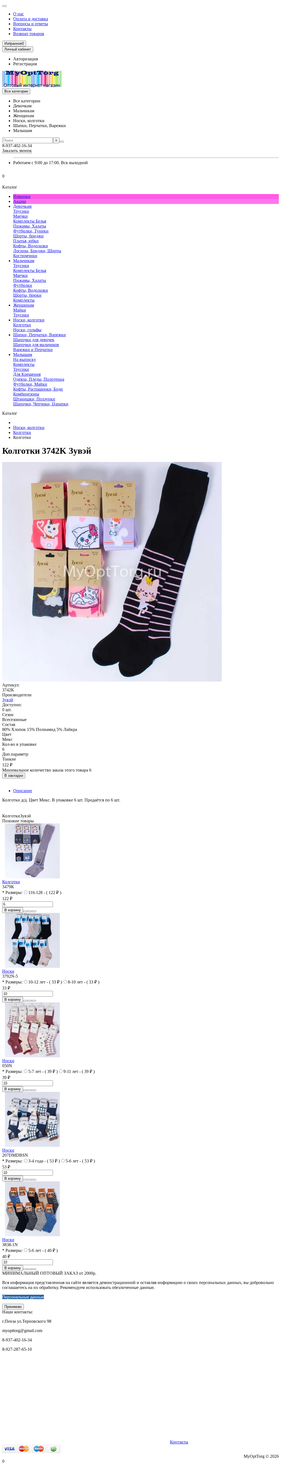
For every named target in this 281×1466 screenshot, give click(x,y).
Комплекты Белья (29, 221)
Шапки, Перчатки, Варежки (39, 334)
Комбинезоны (26, 394)
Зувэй (7, 699)
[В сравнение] (34, 911)
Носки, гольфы (27, 329)
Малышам (22, 354)
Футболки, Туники (31, 231)
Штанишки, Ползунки (34, 399)
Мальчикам (23, 260)
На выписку (24, 359)
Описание (22, 790)
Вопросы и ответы (30, 23)
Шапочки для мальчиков (36, 344)
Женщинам (23, 305)
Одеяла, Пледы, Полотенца (38, 379)
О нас (18, 14)
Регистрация (25, 63)
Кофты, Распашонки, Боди (38, 389)
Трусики (21, 211)
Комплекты (24, 300)
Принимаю (13, 1307)
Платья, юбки (26, 241)
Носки (8, 971)
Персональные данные (23, 1297)
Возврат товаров (28, 33)
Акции (19, 201)
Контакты (22, 28)
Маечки (20, 216)
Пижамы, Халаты (29, 226)
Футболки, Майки (30, 384)
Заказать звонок (17, 150)
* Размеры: (12, 892)
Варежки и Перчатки (33, 349)
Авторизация (25, 59)
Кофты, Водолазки (30, 245)
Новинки (21, 196)
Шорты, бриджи (28, 236)
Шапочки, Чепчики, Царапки (40, 404)
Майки (19, 310)
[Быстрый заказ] (25, 911)
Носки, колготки (28, 320)
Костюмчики (25, 255)
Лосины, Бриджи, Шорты (37, 250)
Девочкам (22, 206)
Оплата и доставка (30, 18)
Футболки (22, 285)
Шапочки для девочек (33, 339)
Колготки (22, 325)
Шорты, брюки (27, 295)
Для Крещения (27, 374)
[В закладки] (29, 911)
